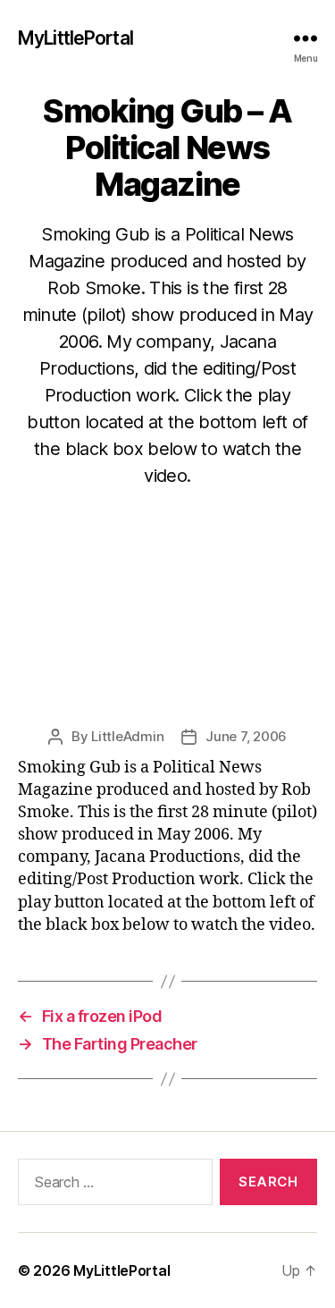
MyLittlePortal (75, 38)
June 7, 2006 (246, 736)
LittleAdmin (127, 736)
